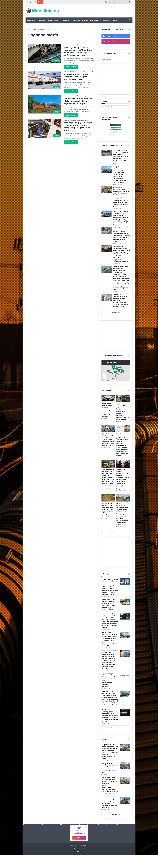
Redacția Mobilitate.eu (70, 45)
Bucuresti (76, 20)
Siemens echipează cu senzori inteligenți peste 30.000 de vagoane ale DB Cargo (78, 101)
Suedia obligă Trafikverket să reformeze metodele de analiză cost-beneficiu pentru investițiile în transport (107, 410)
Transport (42, 20)
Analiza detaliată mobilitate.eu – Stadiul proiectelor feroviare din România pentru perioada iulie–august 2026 (109, 768)
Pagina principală (34, 29)
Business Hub (94, 20)
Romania (85, 20)
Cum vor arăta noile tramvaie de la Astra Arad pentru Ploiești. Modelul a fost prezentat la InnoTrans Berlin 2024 (109, 803)
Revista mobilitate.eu (86, 849)
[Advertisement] (97, 10)
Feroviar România (53, 20)
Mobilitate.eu (31, 20)
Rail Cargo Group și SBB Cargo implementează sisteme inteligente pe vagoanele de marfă (78, 126)
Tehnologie (106, 20)
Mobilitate (66, 20)
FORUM (114, 20)
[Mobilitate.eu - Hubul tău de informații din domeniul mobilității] (42, 11)
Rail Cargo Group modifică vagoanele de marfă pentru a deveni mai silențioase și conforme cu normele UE (78, 51)
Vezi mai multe (115, 312)
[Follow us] (79, 830)
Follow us (79, 838)
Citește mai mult (71, 66)
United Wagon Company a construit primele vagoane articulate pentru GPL (76, 77)
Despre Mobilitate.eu (72, 849)
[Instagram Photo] (32, 833)
